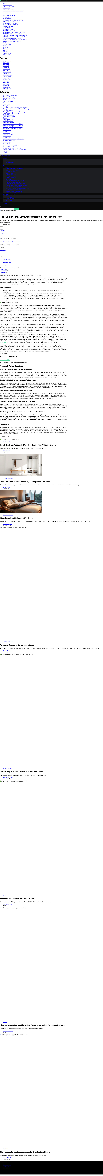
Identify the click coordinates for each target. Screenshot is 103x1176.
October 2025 (7, 76)
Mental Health (7, 27)
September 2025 (8, 78)
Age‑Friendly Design (9, 98)
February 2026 (7, 70)
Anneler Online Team (8, 777)
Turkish (5, 14)
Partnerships (7, 44)
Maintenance (6, 133)
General (5, 118)
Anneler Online (4, 1)
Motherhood (6, 17)
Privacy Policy (7, 53)
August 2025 (6, 79)
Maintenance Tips (8, 26)
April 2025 (6, 85)
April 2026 (6, 67)
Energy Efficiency (8, 110)
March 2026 (6, 69)
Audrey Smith (3, 250)
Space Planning (7, 262)
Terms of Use (6, 54)
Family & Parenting (8, 115)
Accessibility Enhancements (11, 23)
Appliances (6, 100)
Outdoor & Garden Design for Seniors (14, 32)
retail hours (3, 342)
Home (4, 42)
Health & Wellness (8, 121)
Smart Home (6, 143)
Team (4, 48)
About (5, 158)
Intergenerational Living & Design (12, 33)
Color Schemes (7, 5)
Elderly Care (6, 12)
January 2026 (7, 72)
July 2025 (6, 81)
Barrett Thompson (7, 524)
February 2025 (7, 88)
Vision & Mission (7, 45)
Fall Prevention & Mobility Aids (12, 38)
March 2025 (6, 87)
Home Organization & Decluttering (13, 20)
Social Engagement (8, 29)
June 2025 (6, 82)
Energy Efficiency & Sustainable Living (14, 36)
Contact (5, 47)
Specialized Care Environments (12, 41)
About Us (5, 50)
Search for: (2, 207)
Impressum (6, 51)
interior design (6, 259)
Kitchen (5, 131)
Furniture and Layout (9, 6)
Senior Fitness (7, 142)
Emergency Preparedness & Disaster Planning (16, 39)
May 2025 (6, 84)
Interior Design (7, 18)
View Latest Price (5, 360)
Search (17, 209)
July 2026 (6, 63)
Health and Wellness (9, 15)
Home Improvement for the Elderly (13, 11)
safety (4, 260)
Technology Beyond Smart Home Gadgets (15, 35)
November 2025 (7, 75)
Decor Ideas (6, 8)
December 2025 (7, 73)
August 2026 (6, 61)
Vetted (5, 3)
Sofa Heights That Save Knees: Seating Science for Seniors (10, 241)
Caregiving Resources (9, 30)
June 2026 (6, 64)
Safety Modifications (9, 21)
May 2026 (6, 66)
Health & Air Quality (8, 119)
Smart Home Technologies (10, 24)
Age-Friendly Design (9, 9)
